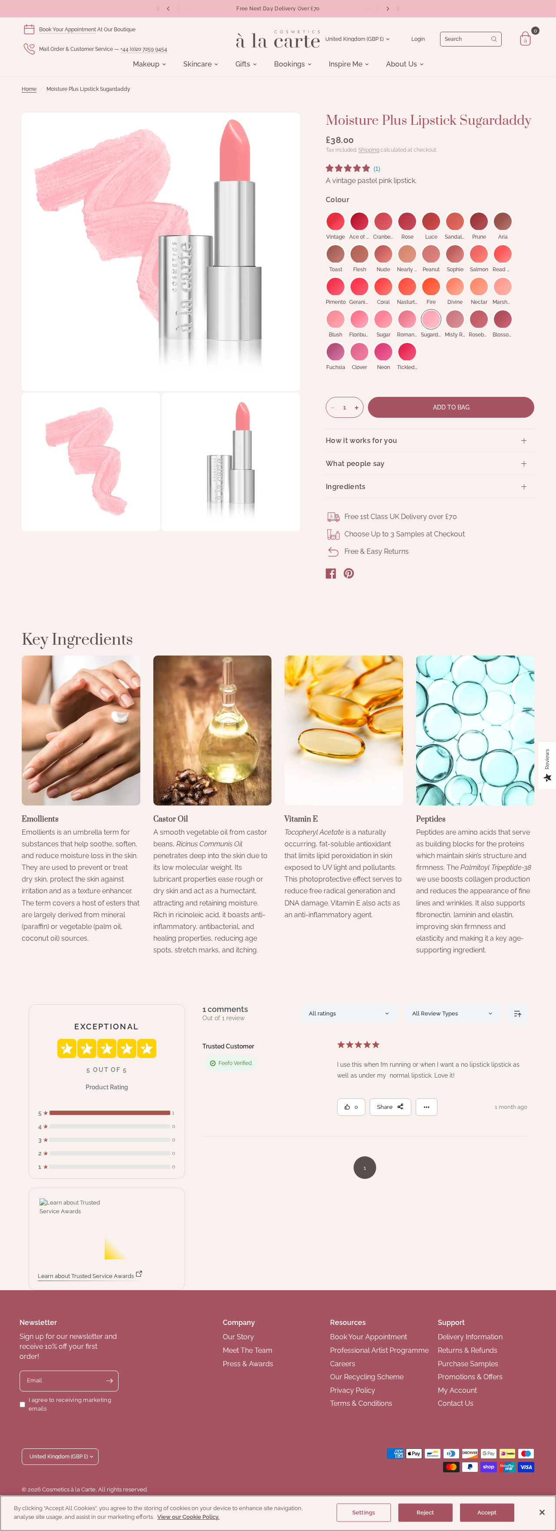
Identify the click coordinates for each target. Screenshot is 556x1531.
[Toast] (335, 254)
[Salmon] (479, 254)
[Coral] (383, 286)
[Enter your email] (110, 1381)
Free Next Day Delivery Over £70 (277, 9)
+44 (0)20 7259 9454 (143, 49)
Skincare (197, 64)
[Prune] (479, 221)
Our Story (238, 1337)
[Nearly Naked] (407, 254)
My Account (457, 1390)
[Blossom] (503, 319)
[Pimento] (335, 286)
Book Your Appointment (67, 30)
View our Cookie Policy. (188, 1516)
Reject (425, 1512)
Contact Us (455, 1403)
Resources (348, 1322)
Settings (363, 1512)
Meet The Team (247, 1350)
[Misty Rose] (455, 319)
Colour (337, 200)
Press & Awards (248, 1364)
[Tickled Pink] (407, 352)
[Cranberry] (383, 221)
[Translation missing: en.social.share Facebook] (331, 573)
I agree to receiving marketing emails (70, 1404)
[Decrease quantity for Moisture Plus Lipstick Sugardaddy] (332, 408)
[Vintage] (335, 221)
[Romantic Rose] (407, 319)
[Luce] (431, 221)
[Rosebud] (479, 319)
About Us (401, 64)
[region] (278, 1513)
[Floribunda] (359, 319)
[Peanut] (431, 254)
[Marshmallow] (503, 286)
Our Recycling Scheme (367, 1377)
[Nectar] (479, 286)
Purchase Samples (468, 1364)
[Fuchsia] (335, 352)
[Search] (471, 39)
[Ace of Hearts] (359, 221)
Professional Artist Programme (379, 1350)
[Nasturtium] (407, 286)
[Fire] (431, 286)
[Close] (542, 1512)
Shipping (368, 150)
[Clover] (359, 352)
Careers (342, 1364)
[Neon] (383, 352)
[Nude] (383, 254)
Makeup (146, 64)
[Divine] (455, 286)
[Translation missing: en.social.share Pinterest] (349, 573)
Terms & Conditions (361, 1403)
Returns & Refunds (467, 1350)
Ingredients (346, 487)
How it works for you (361, 440)
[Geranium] (359, 286)
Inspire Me (345, 64)
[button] (353, 169)
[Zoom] (282, 131)
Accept (487, 1512)
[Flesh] (359, 254)
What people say (355, 463)
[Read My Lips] (503, 254)
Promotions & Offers (470, 1377)
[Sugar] (383, 319)
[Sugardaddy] (431, 319)
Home (29, 89)
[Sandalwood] (455, 221)
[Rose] (407, 221)
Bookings (289, 64)
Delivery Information (470, 1337)
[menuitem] (149, 64)
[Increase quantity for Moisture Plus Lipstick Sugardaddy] (356, 408)
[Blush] (335, 319)
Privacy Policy (352, 1390)
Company (239, 1322)
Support (451, 1322)
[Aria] (503, 221)
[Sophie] (455, 254)
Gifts (242, 64)
